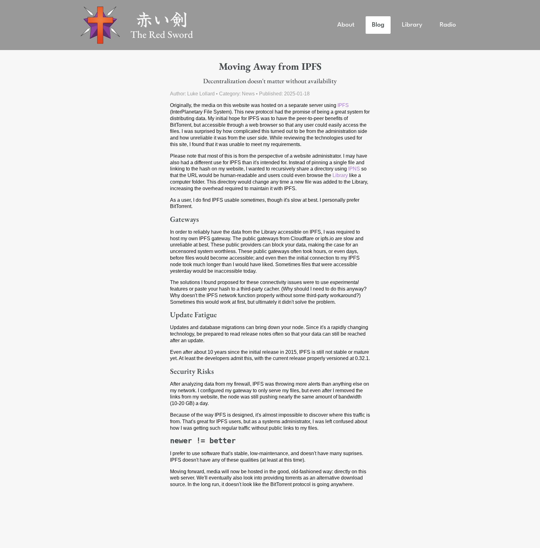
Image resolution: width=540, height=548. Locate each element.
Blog (378, 25)
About (345, 25)
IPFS (343, 105)
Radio (448, 25)
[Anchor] (166, 219)
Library (412, 25)
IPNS (354, 168)
